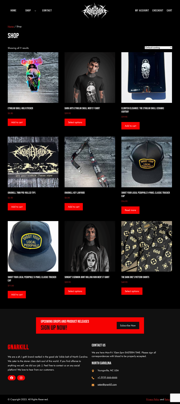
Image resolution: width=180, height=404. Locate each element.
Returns (168, 399)
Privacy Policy (152, 399)
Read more (130, 210)
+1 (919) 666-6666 (107, 377)
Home (11, 26)
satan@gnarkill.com (107, 384)
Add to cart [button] (16, 122)
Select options (75, 122)
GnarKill (18, 347)
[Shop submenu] (35, 10)
